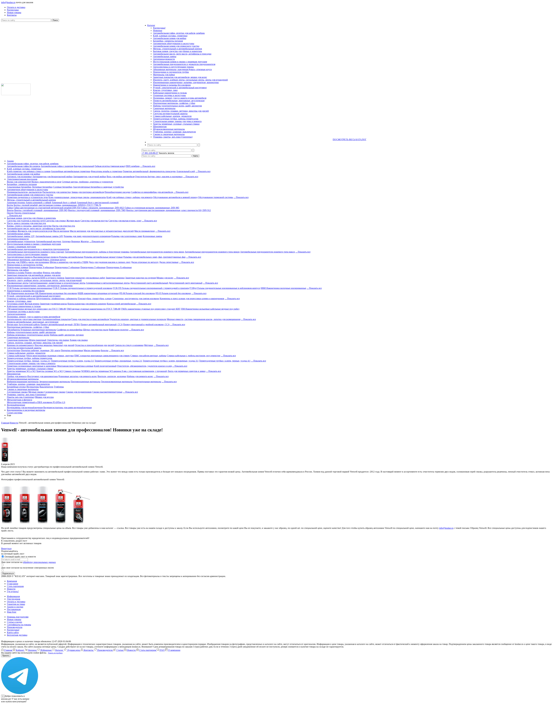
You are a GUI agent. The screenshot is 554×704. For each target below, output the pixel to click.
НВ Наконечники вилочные (21, 293)
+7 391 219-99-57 (150, 153)
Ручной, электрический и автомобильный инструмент (180, 87)
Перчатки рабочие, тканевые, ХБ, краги (40, 350)
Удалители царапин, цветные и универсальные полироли (138, 319)
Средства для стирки (55, 220)
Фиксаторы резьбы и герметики (106, 171)
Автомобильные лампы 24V (49, 236)
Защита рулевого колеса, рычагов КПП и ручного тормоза (35, 278)
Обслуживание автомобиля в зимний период (175, 197)
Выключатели (46, 387)
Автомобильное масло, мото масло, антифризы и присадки (182, 54)
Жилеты (85, 241)
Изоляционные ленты (17, 283)
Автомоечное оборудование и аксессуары (173, 43)
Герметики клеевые (83, 366)
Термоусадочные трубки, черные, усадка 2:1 (28, 361)
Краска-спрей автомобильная (121, 303)
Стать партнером (15, 586)
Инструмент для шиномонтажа (42, 376)
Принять (6, 656)
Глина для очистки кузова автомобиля (90, 319)
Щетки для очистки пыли (95, 329)
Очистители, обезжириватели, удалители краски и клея (144, 366)
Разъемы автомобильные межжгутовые (103, 257)
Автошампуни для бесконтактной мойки (52, 176)
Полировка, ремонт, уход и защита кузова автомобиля (179, 98)
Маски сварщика (92, 350)
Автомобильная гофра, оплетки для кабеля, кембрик (179, 33)
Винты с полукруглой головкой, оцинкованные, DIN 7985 (97, 210)
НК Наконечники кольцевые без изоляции (56, 293)
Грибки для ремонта (17, 376)
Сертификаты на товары (19, 624)
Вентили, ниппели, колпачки (112, 376)
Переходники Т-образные (93, 267)
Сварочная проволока (17, 340)
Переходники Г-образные (67, 267)
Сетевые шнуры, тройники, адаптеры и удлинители (87, 182)
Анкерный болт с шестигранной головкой (98, 202)
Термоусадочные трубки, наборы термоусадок (175, 119)
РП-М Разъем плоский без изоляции (137, 293)
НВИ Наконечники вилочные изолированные (283, 288)
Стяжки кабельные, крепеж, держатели (172, 116)
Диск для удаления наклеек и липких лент (109, 262)
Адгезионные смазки (17, 392)
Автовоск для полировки (19, 176)
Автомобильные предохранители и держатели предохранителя (184, 64)
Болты (10, 205)
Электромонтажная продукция (22, 179)
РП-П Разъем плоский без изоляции (173, 293)
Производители (14, 627)
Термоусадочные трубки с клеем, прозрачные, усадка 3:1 (171, 361)
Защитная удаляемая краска (53, 303)
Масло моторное (61, 231)
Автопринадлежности (164, 59)
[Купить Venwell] (9, 523)
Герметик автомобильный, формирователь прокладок (149, 171)
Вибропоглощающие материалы (23, 381)
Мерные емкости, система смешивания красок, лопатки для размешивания (203, 319)
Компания (12, 581)
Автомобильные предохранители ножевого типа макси (267, 252)
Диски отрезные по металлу (145, 262)
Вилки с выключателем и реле (46, 182)
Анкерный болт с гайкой (64, 202)
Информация (13, 596)
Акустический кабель (29, 324)
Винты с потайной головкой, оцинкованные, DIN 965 (41, 210)
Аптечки (66, 241)
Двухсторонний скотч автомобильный (149, 283)
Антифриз (12, 231)
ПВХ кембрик (133, 166)
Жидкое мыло (73, 220)
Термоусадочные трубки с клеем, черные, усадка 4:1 (224, 361)
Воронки (75, 241)
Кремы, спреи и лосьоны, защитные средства (29, 226)
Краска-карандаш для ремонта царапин (87, 303)
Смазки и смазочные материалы (169, 134)
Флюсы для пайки (52, 272)
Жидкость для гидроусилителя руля (35, 231)
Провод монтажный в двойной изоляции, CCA (146, 324)
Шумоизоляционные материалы (169, 129)
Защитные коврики (115, 278)
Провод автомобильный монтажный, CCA (101, 324)
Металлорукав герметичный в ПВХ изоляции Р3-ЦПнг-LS (36, 402)
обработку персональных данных (39, 562)
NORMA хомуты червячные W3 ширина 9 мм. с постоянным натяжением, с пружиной (124, 371)
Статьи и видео (14, 622)
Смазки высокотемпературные (107, 392)
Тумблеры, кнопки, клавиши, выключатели (174, 131)
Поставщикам (14, 609)
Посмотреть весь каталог (349, 139)
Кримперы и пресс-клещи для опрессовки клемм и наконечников (192, 298)
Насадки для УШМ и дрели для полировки (28, 262)
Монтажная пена (65, 366)
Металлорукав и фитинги (19, 399)
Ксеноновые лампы (152, 236)
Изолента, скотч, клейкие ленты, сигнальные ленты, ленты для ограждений (190, 80)
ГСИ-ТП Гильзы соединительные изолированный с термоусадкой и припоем (151, 288)
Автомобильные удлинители (21, 241)
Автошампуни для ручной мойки (89, 176)
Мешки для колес (164, 278)
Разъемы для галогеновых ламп (126, 236)
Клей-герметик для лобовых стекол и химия (28, 171)
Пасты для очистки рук (63, 226)
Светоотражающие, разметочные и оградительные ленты (57, 283)
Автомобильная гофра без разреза (23, 166)
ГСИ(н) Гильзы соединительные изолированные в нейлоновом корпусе (224, 288)
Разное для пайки (33, 272)
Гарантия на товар (16, 604)
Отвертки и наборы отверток (21, 298)
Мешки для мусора (44, 397)
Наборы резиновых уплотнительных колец (28, 335)
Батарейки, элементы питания (168, 41)
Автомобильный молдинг (48, 241)
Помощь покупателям (17, 617)
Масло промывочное (144, 231)
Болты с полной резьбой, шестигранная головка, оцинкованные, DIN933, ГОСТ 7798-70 (57, 205)
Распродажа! (159, 28)
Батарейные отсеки (16, 387)
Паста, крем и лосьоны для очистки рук (26, 223)
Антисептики (13, 350)
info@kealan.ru (8, 2)
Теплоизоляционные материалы (117, 381)
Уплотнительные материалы (147, 381)
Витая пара (12, 324)
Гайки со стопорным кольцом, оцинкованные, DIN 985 (152, 207)
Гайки (10, 207)
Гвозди (10, 213)
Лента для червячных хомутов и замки (186, 371)
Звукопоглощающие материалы (54, 381)
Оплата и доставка (16, 601)
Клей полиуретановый (105, 366)
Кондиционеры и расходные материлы (26, 410)
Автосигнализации (16, 314)
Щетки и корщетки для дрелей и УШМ (69, 262)
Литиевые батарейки (42, 187)
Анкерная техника (16, 202)
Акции (10, 161)
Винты (10, 210)
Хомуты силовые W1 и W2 (49, 371)
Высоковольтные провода (46, 257)
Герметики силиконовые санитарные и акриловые (32, 366)
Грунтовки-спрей (15, 303)
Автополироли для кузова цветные (24, 319)
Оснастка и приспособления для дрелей (94, 345)
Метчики (148, 345)
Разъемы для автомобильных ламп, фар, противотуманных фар (154, 257)
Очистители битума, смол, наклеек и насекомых (159, 176)
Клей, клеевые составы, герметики (170, 35)
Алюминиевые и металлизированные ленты (108, 283)
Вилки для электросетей (19, 182)
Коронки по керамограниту (20, 345)
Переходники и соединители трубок (171, 72)
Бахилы (104, 350)
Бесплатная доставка (17, 635)
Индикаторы (32, 387)
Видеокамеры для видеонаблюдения (25, 407)
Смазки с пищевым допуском (21, 246)
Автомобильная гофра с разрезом (57, 166)
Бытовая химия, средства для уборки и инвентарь (177, 51)
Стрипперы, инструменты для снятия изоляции (135, 298)
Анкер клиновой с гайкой (38, 202)
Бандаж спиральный (84, 166)
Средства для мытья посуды (94, 220)
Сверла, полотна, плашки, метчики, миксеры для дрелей (181, 111)
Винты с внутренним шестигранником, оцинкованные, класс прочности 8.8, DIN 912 (168, 210)
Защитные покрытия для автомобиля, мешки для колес (180, 77)
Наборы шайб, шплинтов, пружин (67, 335)
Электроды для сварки (58, 340)
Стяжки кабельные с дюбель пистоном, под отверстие (193, 355)
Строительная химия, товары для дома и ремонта (177, 121)
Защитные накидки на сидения (140, 278)
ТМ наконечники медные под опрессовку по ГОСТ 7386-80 (36, 309)
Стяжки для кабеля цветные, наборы (148, 355)
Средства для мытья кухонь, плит (124, 220)
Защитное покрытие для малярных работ (85, 278)
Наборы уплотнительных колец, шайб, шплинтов (177, 106)
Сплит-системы (14, 412)
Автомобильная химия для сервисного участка (176, 46)
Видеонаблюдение (16, 405)
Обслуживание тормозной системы (215, 197)
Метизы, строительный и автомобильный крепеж (177, 48)
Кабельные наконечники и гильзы (170, 93)
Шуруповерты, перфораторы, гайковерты (56, 298)
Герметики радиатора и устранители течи (27, 197)
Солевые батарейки (62, 187)
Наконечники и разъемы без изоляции (172, 85)
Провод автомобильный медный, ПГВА (60, 324)
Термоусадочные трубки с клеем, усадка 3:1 (72, 361)
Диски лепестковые (168, 262)
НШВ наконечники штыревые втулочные (98, 293)
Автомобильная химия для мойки (169, 38)
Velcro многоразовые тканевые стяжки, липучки (50, 355)
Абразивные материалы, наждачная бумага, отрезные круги (182, 69)
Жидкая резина (32, 303)
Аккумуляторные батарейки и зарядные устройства (98, 187)
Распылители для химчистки (56, 192)
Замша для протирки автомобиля (87, 192)
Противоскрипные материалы (85, 381)
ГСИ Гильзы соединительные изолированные (29, 288)
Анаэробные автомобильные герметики (70, 171)
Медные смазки (36, 392)
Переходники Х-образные (119, 267)
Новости (11, 589)
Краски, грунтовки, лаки (165, 90)
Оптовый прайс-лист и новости (20, 556)
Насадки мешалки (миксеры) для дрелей (54, 345)
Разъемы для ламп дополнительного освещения (87, 236)
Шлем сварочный (37, 340)
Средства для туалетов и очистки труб (26, 220)
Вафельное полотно (118, 329)
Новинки (157, 30)
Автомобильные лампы (164, 56)
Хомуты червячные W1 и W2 (21, 371)
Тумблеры (59, 387)
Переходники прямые (17, 267)
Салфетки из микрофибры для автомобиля (152, 192)
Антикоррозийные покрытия (56, 319)
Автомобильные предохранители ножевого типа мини (157, 252)
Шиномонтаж (160, 126)
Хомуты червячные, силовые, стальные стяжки (176, 124)
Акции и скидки (15, 607)
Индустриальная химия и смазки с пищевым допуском (180, 61)
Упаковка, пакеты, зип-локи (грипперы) (172, 137)
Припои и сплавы (16, 272)
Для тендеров (13, 599)
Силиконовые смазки (54, 392)
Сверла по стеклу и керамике (129, 345)
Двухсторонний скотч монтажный (185, 283)
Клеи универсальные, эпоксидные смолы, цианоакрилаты (77, 197)
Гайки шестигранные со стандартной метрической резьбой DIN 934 (47, 207)
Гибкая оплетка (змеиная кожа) (110, 166)
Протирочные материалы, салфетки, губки (174, 103)
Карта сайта (13, 632)
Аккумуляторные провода (20, 257)
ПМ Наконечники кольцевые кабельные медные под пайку (210, 309)
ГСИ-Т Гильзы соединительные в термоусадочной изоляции (82, 288)
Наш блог (11, 612)
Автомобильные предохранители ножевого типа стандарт (35, 252)
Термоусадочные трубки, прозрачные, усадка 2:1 (118, 361)
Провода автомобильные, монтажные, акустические (179, 100)
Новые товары (14, 619)
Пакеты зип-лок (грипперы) (20, 397)
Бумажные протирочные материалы (38, 329)
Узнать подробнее (55, 653)
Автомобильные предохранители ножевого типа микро (212, 252)
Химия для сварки (79, 340)
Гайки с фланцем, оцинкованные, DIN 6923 (102, 207)
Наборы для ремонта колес (140, 376)
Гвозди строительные (24, 213)
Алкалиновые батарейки (19, 187)
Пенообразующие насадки (117, 192)
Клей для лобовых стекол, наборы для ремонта (129, 197)
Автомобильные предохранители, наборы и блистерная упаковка (97, 252)
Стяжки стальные (72, 371)
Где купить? (13, 591)
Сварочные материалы (164, 108)
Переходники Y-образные (41, 267)
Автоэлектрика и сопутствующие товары (173, 67)
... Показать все (147, 166)
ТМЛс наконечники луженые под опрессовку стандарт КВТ (150, 309)
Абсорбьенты (13, 329)
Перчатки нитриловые (72, 350)
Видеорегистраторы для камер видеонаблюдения (67, 407)
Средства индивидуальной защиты (170, 113)
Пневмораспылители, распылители (24, 192)
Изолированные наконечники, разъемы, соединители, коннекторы (186, 82)
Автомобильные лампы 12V (21, 236)
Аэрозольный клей (185, 171)
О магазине (12, 583)
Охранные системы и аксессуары (169, 95)
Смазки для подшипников (79, 392)
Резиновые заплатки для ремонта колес (77, 376)
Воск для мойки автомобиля (120, 176)
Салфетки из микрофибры (70, 329)
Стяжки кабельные (16, 355)
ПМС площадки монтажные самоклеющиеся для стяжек (102, 355)
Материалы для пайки (164, 74)
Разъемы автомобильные (71, 257)
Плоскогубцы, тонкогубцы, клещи (95, 298)
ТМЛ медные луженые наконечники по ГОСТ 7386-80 (93, 309)
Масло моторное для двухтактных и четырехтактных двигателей (102, 231)
